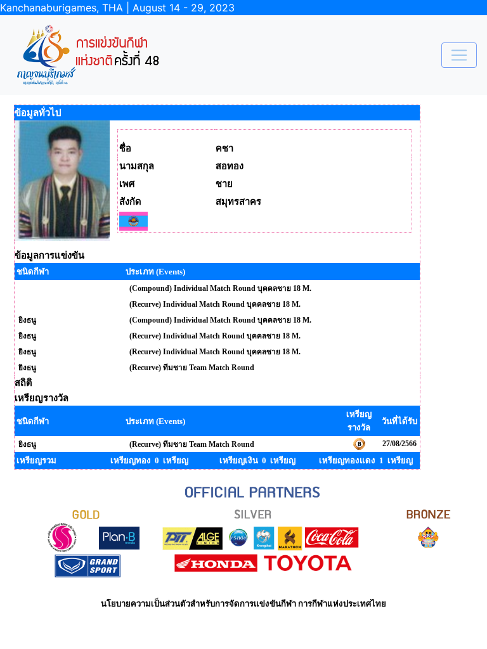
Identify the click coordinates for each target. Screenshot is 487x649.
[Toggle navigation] (459, 55)
